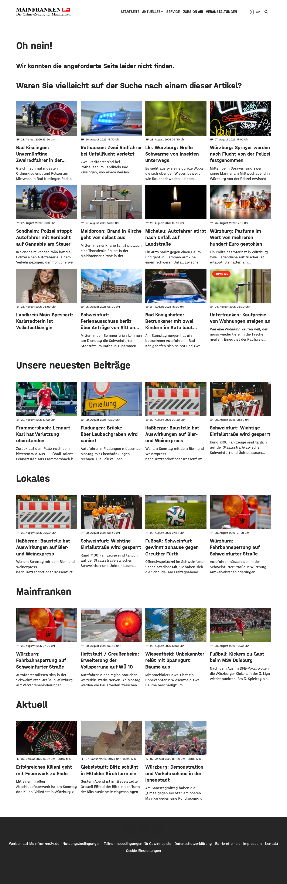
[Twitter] (143, 829)
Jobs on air (193, 12)
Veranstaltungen (221, 12)
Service (173, 12)
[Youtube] (156, 829)
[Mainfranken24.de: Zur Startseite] (43, 12)
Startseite (130, 12)
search (266, 11)
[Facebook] (130, 829)
